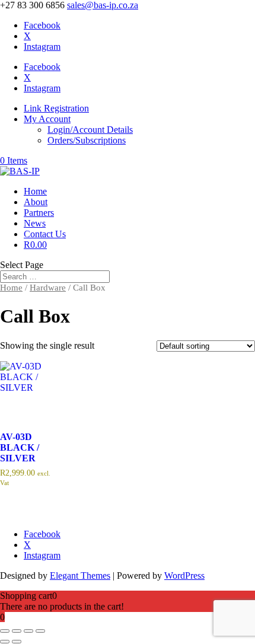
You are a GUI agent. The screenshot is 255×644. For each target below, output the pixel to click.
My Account (47, 119)
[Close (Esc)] (40, 631)
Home (35, 191)
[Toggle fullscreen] (16, 631)
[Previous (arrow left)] (4, 641)
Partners (39, 213)
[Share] (28, 631)
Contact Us (45, 234)
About (35, 202)
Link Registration (56, 108)
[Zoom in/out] (4, 631)
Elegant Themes (80, 575)
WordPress (184, 575)
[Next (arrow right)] (16, 641)
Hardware (48, 287)
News (35, 223)
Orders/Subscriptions (86, 140)
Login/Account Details (90, 130)
